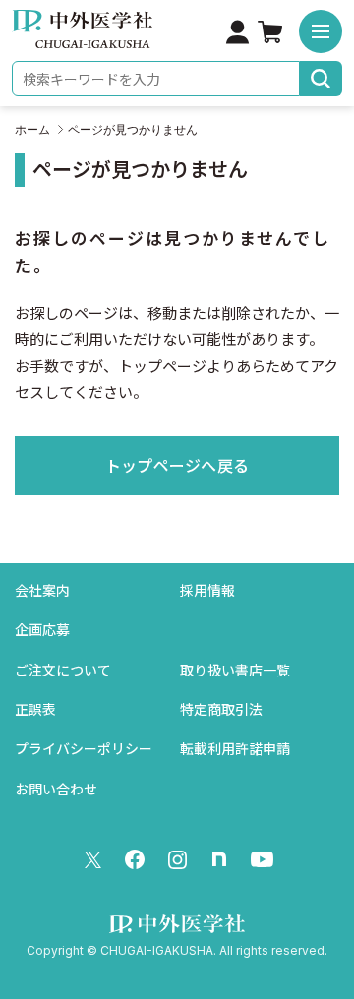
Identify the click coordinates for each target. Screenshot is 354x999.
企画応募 (42, 629)
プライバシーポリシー (83, 748)
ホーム (32, 130)
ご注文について (63, 670)
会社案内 (42, 590)
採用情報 (207, 590)
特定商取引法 (221, 709)
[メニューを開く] (320, 31)
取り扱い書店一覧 (235, 670)
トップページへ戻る (177, 466)
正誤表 (35, 709)
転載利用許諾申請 (235, 748)
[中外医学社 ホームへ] (82, 35)
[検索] (321, 78)
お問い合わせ (56, 789)
